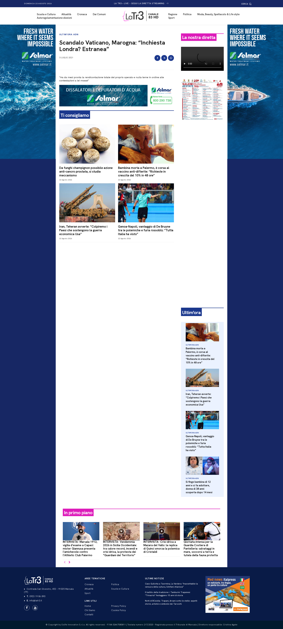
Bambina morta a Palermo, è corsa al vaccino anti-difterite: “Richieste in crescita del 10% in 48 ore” (143, 171)
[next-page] (69, 562)
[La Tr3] (143, 16)
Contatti (89, 614)
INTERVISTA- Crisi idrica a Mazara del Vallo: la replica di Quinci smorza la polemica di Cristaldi (161, 547)
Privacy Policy (118, 606)
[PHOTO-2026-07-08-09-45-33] (202, 122)
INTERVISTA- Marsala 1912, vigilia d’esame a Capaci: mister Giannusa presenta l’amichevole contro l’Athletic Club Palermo (80, 548)
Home (88, 606)
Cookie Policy (118, 610)
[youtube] (35, 607)
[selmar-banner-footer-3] (116, 108)
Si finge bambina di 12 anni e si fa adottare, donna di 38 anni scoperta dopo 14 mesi (199, 487)
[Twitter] (164, 58)
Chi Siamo (90, 610)
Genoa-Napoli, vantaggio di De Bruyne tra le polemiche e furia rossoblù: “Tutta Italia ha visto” (145, 230)
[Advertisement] (202, 169)
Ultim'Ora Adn (68, 34)
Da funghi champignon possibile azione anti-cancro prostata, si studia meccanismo (86, 171)
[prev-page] (64, 562)
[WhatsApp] (171, 58)
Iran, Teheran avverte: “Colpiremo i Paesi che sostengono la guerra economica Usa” (83, 230)
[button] (246, 4)
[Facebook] (157, 58)
